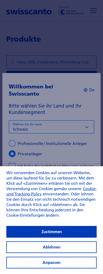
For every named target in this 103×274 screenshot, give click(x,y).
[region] (51, 220)
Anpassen (51, 262)
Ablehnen (51, 247)
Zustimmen (51, 231)
